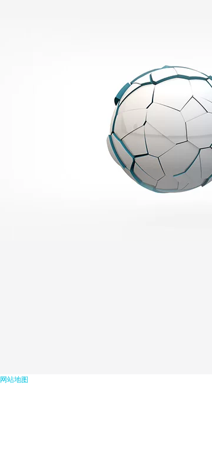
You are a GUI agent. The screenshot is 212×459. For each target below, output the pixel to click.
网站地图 (14, 379)
